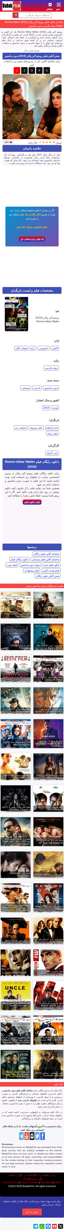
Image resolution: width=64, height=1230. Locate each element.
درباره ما (52, 1175)
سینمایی (25, 388)
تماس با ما (40, 1175)
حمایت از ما (27, 1175)
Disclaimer (46, 1182)
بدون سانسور (51, 388)
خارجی (37, 388)
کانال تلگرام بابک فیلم (30, 214)
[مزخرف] (53, 142)
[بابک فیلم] (11, 6)
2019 (46, 407)
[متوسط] (46, 142)
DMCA (58, 1182)
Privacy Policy (10, 1182)
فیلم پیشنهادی (31, 570)
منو (58, 9)
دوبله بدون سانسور (30, 565)
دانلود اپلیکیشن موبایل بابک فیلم (32, 227)
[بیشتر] (47, 4)
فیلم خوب (12, 565)
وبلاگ (25, 1178)
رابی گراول (52, 453)
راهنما (26, 495)
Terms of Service (29, 1182)
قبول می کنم (32, 1212)
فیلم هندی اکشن (50, 570)
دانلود (7, 142)
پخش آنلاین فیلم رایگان (47, 576)
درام (33, 348)
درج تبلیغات (13, 1175)
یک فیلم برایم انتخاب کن (32, 239)
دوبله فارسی (51, 368)
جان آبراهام (52, 427)
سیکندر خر (20, 427)
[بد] (50, 142)
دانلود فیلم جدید (51, 565)
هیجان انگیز (21, 348)
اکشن (55, 348)
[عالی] (40, 142)
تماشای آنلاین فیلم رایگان (46, 554)
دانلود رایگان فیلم (19, 559)
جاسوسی (43, 348)
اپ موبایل (35, 1178)
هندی (55, 407)
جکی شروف (36, 427)
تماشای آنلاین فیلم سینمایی (45, 559)
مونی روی (52, 433)
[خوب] (43, 142)
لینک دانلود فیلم (32, 502)
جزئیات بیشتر (48, 1204)
